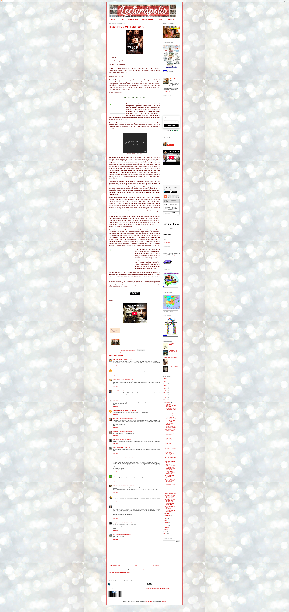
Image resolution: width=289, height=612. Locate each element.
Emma (114, 359)
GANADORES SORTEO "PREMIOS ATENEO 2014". (169, 476)
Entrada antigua (155, 565)
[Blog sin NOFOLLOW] (167, 264)
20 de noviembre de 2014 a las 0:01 (124, 476)
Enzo (114, 447)
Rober (114, 506)
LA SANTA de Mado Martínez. (169, 424)
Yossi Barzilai (116, 390)
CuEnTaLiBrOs (116, 400)
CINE (122, 19)
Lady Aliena (115, 431)
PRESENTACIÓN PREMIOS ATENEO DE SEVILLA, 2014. (170, 491)
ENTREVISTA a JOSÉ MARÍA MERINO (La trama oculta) (170, 433)
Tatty (114, 370)
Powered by (168, 130)
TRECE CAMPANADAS (134, 352)
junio (166, 520)
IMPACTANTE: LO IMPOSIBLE (173, 360)
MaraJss (114, 379)
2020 (165, 388)
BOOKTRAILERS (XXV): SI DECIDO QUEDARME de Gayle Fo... (170, 450)
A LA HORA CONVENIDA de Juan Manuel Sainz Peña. (170, 458)
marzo (166, 525)
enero (166, 529)
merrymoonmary (148, 601)
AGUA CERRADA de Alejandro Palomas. (170, 484)
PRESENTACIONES (148, 19)
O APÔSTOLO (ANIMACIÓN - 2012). (170, 465)
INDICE (161, 19)
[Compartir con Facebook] (142, 350)
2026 (165, 378)
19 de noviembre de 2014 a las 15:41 (125, 379)
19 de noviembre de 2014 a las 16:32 (127, 400)
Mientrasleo (115, 485)
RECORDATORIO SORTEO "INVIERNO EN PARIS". (170, 409)
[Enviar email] (166, 137)
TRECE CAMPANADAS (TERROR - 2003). (170, 430)
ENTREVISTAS (133, 19)
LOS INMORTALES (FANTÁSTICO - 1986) (173, 351)
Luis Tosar (127, 352)
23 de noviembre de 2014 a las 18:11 (123, 534)
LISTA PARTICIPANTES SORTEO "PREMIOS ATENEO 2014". (170, 480)
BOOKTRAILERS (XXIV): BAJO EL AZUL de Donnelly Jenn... (170, 496)
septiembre (168, 515)
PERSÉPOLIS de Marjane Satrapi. (171, 357)
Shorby (114, 522)
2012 (165, 533)
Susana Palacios (116, 410)
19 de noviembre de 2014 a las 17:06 (128, 410)
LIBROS (113, 19)
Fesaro (114, 496)
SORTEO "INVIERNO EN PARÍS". (170, 462)
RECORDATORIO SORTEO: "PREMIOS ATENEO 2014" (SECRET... (170, 487)
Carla (114, 534)
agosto (167, 517)
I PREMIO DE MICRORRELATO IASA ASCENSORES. (170, 405)
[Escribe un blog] (139, 350)
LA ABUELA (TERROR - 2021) (174, 367)
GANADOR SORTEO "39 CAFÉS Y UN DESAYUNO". (170, 507)
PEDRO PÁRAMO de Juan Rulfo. (170, 411)
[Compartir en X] (141, 350)
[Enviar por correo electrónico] (138, 350)
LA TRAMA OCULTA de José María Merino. (170, 421)
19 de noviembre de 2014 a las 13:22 (124, 370)
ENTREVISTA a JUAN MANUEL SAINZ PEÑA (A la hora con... (170, 468)
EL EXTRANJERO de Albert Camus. (169, 436)
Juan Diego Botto (120, 352)
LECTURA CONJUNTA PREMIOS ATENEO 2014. (170, 427)
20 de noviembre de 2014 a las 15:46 (124, 506)
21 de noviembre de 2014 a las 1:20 (124, 522)
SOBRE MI (171, 19)
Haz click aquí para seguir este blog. (171, 255)
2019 (165, 390)
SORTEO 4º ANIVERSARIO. (172, 344)
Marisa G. (173, 78)
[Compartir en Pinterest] (144, 350)
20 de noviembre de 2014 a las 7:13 (126, 485)
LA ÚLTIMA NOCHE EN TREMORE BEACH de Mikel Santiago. (170, 472)
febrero (167, 527)
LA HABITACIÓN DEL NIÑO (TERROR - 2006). (170, 418)
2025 (165, 380)
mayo (166, 522)
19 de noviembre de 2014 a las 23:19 (123, 447)
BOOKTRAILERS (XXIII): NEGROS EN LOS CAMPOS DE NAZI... (170, 500)
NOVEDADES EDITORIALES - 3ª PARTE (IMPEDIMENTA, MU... (170, 440)
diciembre (167, 400)
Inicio (136, 565)
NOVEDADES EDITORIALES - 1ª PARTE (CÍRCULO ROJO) (169, 454)
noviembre (168, 402)
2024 (165, 381)
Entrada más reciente (115, 565)
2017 (165, 394)
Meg (114, 439)
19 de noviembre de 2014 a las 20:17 (127, 431)
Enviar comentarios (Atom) (138, 569)
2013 (165, 531)
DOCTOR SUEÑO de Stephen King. (169, 504)
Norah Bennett (116, 418)
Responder (115, 365)
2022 (165, 385)
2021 (165, 387)
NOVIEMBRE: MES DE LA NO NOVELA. (170, 511)
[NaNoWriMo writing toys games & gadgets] (171, 70)
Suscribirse (171, 125)
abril (166, 524)
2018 (165, 392)
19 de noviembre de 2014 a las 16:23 (127, 390)
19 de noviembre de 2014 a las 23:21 (125, 457)
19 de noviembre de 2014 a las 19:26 (128, 418)
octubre (167, 513)
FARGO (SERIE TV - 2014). (170, 493)
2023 (165, 383)
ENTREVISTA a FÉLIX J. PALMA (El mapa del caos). (170, 415)
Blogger (164, 601)
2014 (165, 399)
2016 (165, 395)
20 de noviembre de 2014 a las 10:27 (124, 496)
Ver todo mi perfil (167, 91)
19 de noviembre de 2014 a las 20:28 (123, 439)
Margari (114, 476)
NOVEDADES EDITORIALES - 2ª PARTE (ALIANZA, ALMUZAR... (169, 445)
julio (166, 518)
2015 (165, 397)
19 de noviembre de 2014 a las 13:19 (124, 359)
